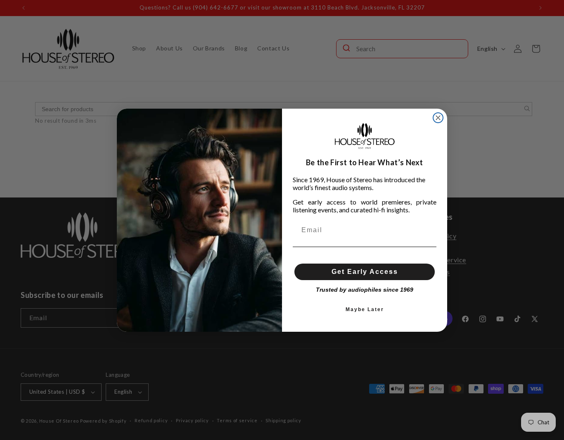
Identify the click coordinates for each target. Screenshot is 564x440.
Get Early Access (365, 271)
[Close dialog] (438, 118)
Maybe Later (365, 309)
